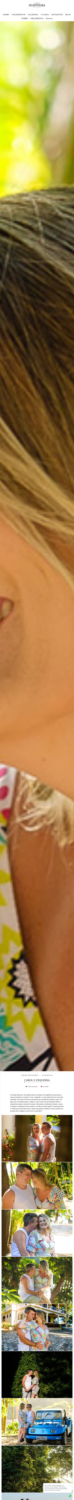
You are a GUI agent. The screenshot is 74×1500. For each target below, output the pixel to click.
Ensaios (49, 18)
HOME (6, 14)
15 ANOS (45, 14)
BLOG (68, 14)
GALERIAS (33, 14)
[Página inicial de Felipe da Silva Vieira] (37, 5)
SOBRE (24, 18)
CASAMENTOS (18, 14)
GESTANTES (57, 14)
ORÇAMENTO (36, 18)
